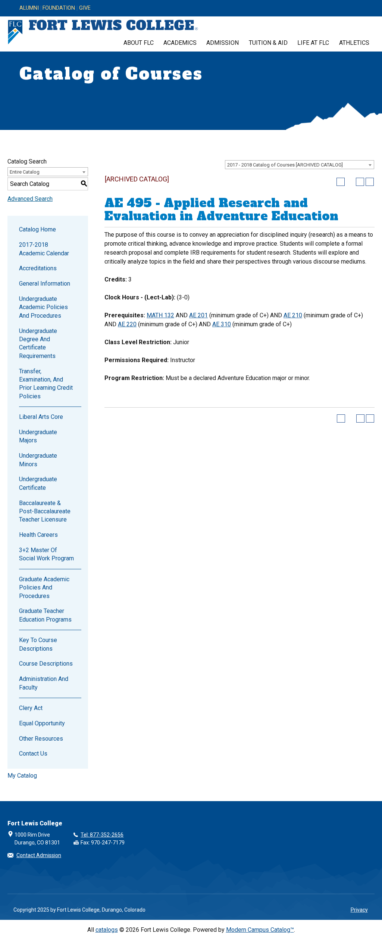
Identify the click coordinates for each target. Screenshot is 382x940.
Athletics (354, 42)
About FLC (138, 42)
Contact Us (33, 753)
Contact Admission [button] (38, 855)
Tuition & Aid (268, 42)
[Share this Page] (350, 182)
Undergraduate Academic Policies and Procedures (43, 307)
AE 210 (293, 315)
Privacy (359, 909)
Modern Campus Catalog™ (260, 929)
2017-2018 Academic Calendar (44, 248)
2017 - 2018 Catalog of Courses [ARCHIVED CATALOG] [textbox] (285, 165)
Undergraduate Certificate (38, 483)
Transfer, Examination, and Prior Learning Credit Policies (46, 384)
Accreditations (38, 268)
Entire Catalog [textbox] (25, 172)
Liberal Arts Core (41, 416)
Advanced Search (30, 198)
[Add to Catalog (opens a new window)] (340, 182)
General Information (44, 283)
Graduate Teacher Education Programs (45, 615)
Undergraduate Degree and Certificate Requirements (38, 343)
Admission (222, 42)
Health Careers (38, 534)
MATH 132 (160, 315)
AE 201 (198, 315)
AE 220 (127, 324)
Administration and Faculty (43, 683)
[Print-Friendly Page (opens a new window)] (360, 182)
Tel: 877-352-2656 (102, 835)
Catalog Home (37, 229)
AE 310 (221, 324)
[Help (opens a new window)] (370, 182)
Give (85, 8)
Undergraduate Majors (38, 436)
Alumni (29, 8)
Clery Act (31, 708)
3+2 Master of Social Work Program (46, 554)
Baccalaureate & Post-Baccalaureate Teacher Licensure (45, 511)
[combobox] (299, 164)
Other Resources (41, 738)
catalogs (107, 929)
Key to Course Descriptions (38, 644)
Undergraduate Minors (38, 459)
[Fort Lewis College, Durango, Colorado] (102, 32)
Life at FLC (313, 42)
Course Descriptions (46, 663)
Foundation (59, 8)
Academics (180, 42)
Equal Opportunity (42, 723)
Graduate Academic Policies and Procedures (44, 588)
